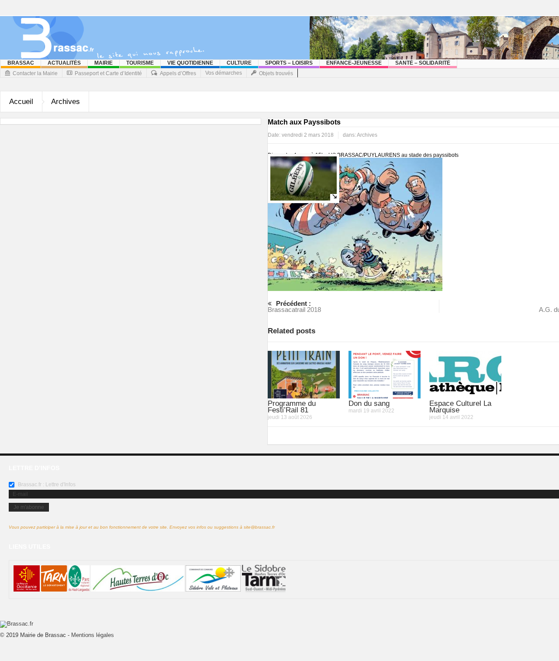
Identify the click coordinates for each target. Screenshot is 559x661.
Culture (239, 63)
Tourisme (140, 63)
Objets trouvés (276, 73)
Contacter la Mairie (35, 73)
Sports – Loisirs (289, 63)
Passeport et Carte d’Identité (108, 73)
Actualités (64, 63)
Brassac (20, 63)
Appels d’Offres (178, 73)
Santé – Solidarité (422, 63)
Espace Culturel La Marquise (460, 406)
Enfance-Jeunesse (354, 63)
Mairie (103, 63)
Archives (65, 101)
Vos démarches (223, 73)
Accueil (21, 101)
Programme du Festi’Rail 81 (292, 406)
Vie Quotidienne (190, 63)
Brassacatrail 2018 (294, 306)
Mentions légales (92, 635)
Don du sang (369, 403)
